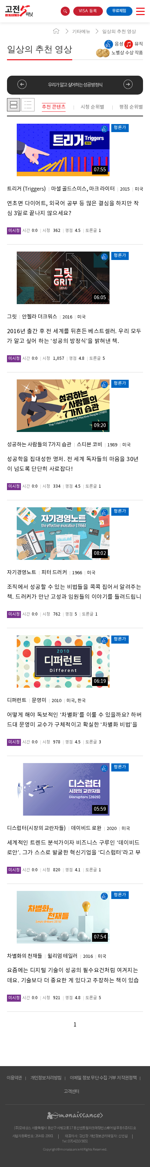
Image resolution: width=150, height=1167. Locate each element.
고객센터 (72, 1091)
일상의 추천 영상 (119, 31)
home (56, 31)
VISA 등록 (88, 11)
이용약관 (14, 1078)
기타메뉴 (81, 31)
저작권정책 (126, 1078)
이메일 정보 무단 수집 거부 (93, 1078)
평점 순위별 (131, 107)
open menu (140, 11)
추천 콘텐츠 (54, 107)
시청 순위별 (92, 107)
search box (65, 11)
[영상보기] (63, 150)
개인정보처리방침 (46, 1078)
